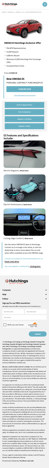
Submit (38, 334)
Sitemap (22, 457)
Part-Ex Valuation (24, 112)
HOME (4, 12)
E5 (23, 12)
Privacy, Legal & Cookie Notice (12, 455)
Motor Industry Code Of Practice (33, 455)
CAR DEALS (10, 12)
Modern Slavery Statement (10, 457)
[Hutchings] (9, 4)
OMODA (18, 12)
